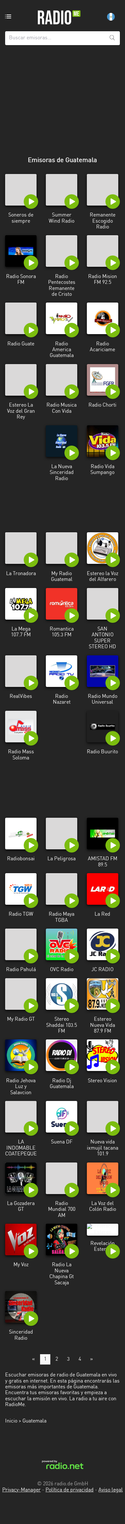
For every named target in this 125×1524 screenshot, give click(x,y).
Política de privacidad (70, 1490)
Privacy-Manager (21, 1490)
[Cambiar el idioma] (111, 17)
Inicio (11, 1421)
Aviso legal (110, 1490)
